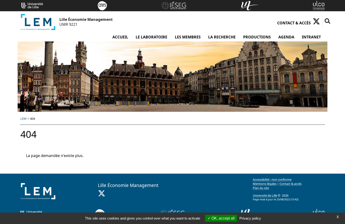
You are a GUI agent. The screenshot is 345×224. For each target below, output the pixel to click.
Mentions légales (264, 184)
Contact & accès (294, 23)
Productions (257, 37)
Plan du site (261, 188)
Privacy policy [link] (250, 218)
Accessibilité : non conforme (272, 179)
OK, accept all (223, 218)
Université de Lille (265, 195)
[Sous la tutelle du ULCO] (319, 5)
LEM (23, 118)
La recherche (222, 37)
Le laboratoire (151, 37)
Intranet (311, 37)
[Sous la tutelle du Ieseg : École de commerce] (174, 5)
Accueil (120, 37)
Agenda (286, 37)
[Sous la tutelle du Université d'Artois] (250, 5)
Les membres (188, 37)
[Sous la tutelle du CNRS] (102, 5)
